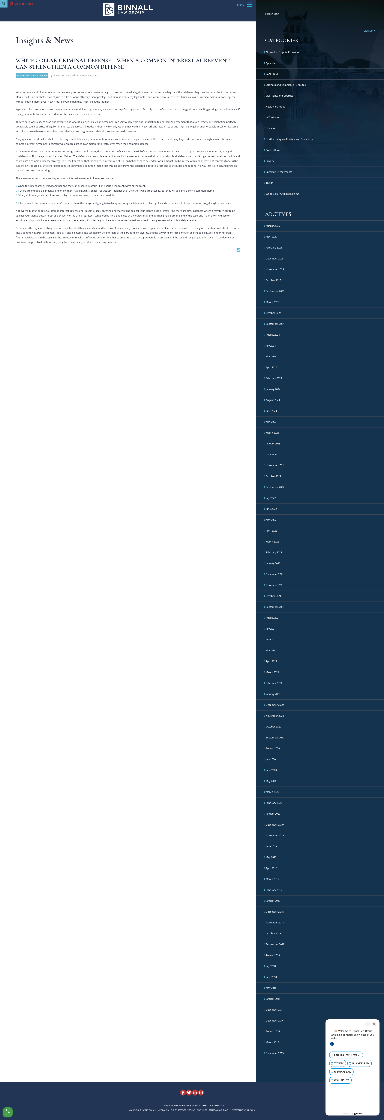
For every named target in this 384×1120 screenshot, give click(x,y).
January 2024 (273, 389)
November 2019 (275, 835)
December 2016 (275, 1020)
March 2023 (272, 432)
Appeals (270, 63)
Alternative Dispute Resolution (283, 52)
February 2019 (274, 890)
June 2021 (271, 639)
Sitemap (191, 1110)
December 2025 (275, 258)
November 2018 (275, 922)
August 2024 (273, 334)
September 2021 (275, 607)
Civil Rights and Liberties (279, 95)
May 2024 (271, 356)
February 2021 (274, 683)
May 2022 (271, 519)
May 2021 (271, 650)
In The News (272, 117)
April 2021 (271, 661)
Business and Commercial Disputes (286, 84)
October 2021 (273, 596)
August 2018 (273, 955)
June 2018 (271, 977)
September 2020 (275, 737)
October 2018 (273, 933)
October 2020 (273, 726)
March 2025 (272, 302)
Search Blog (272, 13)
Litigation (271, 128)
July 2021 (271, 628)
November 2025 (275, 269)
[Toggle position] (367, 1024)
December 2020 (275, 704)
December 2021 (275, 574)
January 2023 (273, 443)
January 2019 (273, 900)
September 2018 (275, 944)
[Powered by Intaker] (358, 1114)
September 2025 (275, 291)
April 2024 (271, 367)
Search (369, 30)
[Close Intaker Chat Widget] (374, 1024)
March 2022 (272, 541)
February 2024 (274, 378)
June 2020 (271, 770)
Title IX (269, 182)
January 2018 (273, 998)
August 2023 (273, 400)
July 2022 (271, 498)
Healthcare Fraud (275, 106)
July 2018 (271, 966)
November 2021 (275, 585)
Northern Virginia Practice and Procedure (289, 139)
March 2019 (272, 879)
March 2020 (272, 792)
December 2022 (275, 454)
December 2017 (275, 1009)
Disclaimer (202, 1110)
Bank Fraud (272, 74)
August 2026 (273, 225)
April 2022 (271, 530)
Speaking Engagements (279, 172)
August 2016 (273, 1031)
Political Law (273, 150)
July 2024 (271, 345)
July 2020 (271, 759)
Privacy (270, 161)
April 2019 (271, 868)
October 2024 (273, 313)
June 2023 (271, 411)
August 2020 (273, 748)
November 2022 (275, 465)
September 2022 (275, 487)
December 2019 (275, 824)
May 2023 (271, 421)
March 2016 (272, 1042)
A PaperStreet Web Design (242, 1110)
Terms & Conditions (218, 1110)
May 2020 (271, 781)
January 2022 (273, 563)
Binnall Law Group (158, 1110)
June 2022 (271, 509)
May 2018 (271, 988)
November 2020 (275, 715)
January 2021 (273, 694)
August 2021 (273, 617)
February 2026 (274, 247)
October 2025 (273, 280)
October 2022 (273, 476)
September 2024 (275, 324)
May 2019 (271, 857)
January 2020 (273, 813)
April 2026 (271, 236)
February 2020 (274, 803)
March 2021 (272, 672)
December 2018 (275, 911)
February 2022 (274, 552)
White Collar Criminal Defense (32, 75)
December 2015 (275, 1053)
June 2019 (271, 846)
